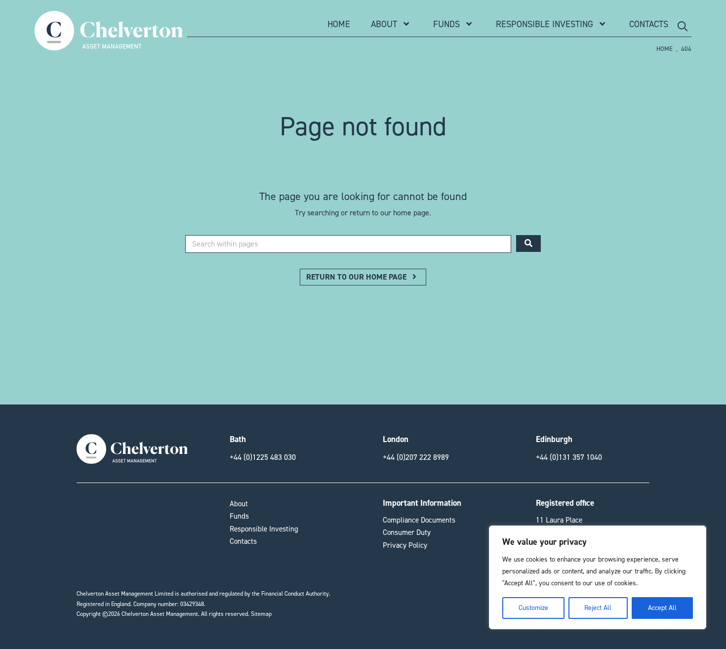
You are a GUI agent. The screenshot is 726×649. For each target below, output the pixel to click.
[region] (597, 577)
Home (338, 24)
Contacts (648, 24)
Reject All (597, 607)
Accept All (662, 607)
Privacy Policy (405, 545)
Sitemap (261, 614)
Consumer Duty (407, 532)
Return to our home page (357, 277)
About (384, 24)
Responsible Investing (544, 24)
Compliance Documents (419, 520)
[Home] (108, 45)
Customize (533, 607)
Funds (446, 24)
